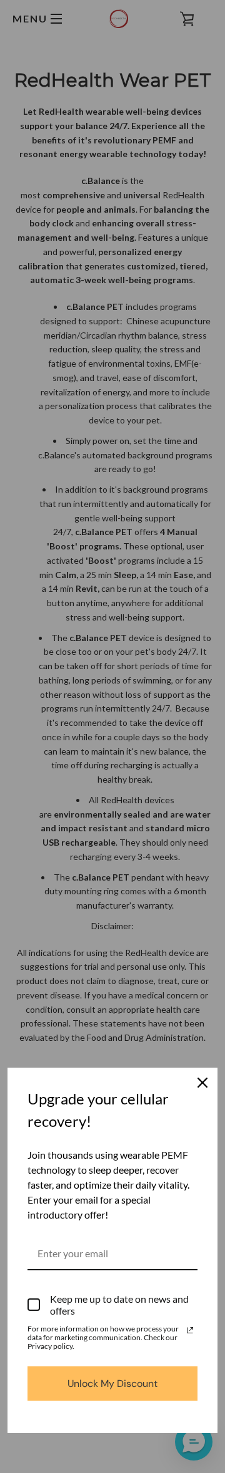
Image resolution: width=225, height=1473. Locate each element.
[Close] (203, 1083)
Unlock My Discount (113, 1383)
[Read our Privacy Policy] (190, 1330)
